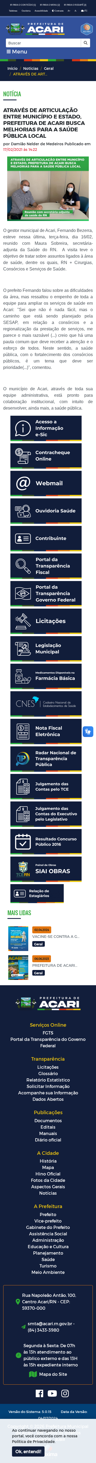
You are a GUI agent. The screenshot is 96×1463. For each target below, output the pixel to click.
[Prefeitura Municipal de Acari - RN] (35, 29)
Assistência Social (48, 1233)
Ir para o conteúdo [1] (23, 5)
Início (12, 68)
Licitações (48, 1066)
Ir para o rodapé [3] (75, 5)
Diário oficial (48, 1139)
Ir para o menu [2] (50, 5)
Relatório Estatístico (48, 1079)
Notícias (30, 68)
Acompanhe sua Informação (48, 1092)
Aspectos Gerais (48, 1186)
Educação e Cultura (48, 1246)
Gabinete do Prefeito (48, 1227)
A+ (69, 11)
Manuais (48, 1133)
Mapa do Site (53, 1374)
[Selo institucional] (85, 31)
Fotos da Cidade (48, 1180)
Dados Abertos (48, 1099)
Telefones (13, 11)
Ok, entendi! (28, 1451)
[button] (85, 43)
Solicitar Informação (48, 1086)
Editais (48, 1126)
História (48, 1160)
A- (76, 11)
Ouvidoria (26, 11)
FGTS (48, 1032)
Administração (48, 1240)
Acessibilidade (41, 11)
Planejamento (48, 1252)
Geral (49, 68)
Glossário (48, 1073)
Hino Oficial (48, 1173)
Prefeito (48, 1214)
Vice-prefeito (48, 1220)
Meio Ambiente (48, 1272)
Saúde (48, 1259)
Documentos (48, 1120)
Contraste (58, 11)
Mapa (48, 1167)
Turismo (48, 1265)
